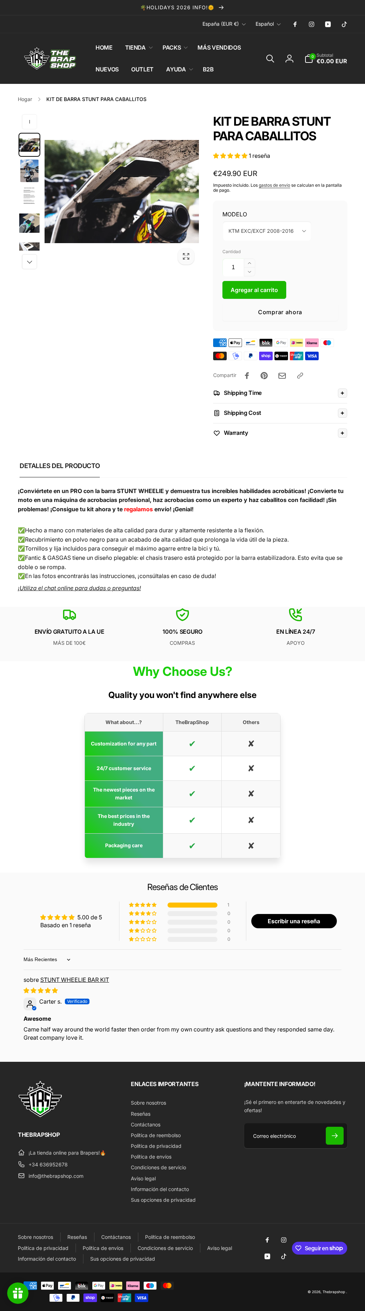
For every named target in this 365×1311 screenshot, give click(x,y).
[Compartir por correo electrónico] (282, 375)
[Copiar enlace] (300, 375)
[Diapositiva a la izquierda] (29, 121)
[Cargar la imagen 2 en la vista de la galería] (29, 171)
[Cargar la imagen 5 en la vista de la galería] (29, 249)
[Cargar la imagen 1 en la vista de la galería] (29, 145)
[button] (137, 48)
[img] (41, 990)
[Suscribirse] (335, 1136)
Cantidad (231, 251)
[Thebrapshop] (40, 1115)
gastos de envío (274, 185)
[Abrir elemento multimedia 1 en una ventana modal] (122, 191)
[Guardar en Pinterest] (264, 375)
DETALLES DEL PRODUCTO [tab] (60, 465)
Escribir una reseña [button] (294, 921)
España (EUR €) (220, 24)
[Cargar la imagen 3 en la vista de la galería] (29, 197)
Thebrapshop (334, 1292)
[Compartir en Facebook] (247, 375)
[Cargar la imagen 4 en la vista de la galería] (29, 223)
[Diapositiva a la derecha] (29, 261)
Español (265, 24)
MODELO (234, 214)
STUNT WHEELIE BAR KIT (74, 979)
